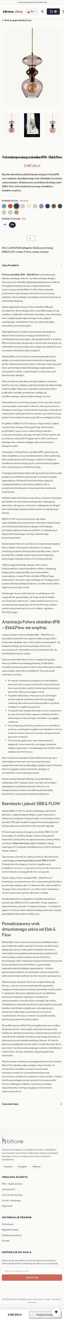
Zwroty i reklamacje (11, 1200)
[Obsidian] (16, 206)
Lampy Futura (23, 251)
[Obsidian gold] (16, 212)
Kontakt (5, 1240)
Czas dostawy (10, 1103)
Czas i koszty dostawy (12, 1194)
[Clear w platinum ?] (23, 206)
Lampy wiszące (40, 251)
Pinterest (37, 1167)
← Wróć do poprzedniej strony (17, 20)
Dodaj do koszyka (45, 1314)
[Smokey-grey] (41, 206)
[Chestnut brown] (54, 206)
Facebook (8, 1167)
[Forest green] (60, 206)
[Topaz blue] (4, 206)
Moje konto (7, 1206)
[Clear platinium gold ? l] (10, 212)
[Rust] (10, 206)
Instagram (22, 1167)
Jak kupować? (8, 1189)
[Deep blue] (47, 206)
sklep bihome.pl (21, 843)
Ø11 (5, 224)
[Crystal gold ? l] (4, 212)
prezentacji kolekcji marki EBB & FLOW (35, 860)
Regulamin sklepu (10, 1229)
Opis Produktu (10, 265)
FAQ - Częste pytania (12, 1183)
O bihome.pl (7, 1224)
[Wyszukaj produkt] (42, 11)
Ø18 (12, 224)
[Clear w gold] (29, 206)
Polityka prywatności (12, 1235)
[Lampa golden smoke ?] (35, 206)
